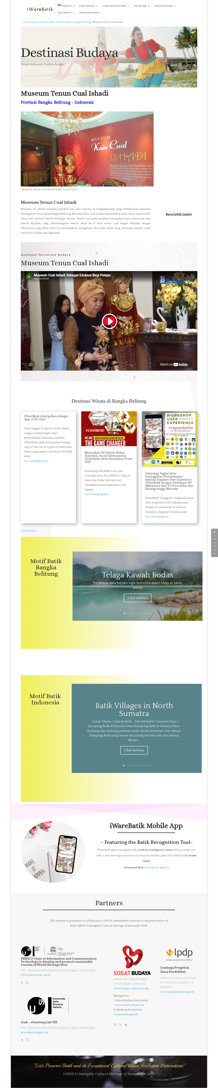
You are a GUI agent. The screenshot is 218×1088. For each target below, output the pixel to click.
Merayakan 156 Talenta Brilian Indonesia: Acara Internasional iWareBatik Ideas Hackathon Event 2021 (108, 457)
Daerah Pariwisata (163, 6)
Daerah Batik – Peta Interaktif (56, 22)
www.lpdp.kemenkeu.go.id (176, 991)
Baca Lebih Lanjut (179, 214)
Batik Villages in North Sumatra (134, 710)
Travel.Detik (69, 189)
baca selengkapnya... (36, 461)
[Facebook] (22, 983)
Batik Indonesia (87, 6)
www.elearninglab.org (34, 1032)
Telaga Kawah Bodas (137, 575)
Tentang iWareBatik (89, 13)
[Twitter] (27, 983)
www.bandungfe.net (126, 1014)
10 (150, 613)
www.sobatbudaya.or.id (129, 1005)
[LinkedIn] (125, 1025)
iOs (167, 867)
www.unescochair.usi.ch (36, 975)
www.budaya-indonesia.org (131, 988)
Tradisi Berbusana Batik (114, 6)
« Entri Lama (28, 530)
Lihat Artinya (138, 598)
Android (153, 867)
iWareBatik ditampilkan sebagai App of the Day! (46, 418)
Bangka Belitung (82, 22)
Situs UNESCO (65, 13)
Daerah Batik (140, 6)
